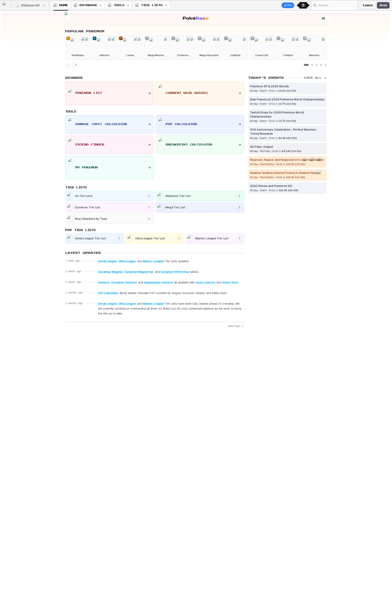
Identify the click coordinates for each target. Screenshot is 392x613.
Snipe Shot (230, 282)
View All (313, 78)
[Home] (6, 5)
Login (368, 5)
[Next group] (75, 65)
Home (63, 5)
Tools (119, 5)
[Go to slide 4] (321, 65)
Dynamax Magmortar (138, 272)
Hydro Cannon (205, 282)
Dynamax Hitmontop (174, 272)
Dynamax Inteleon (124, 282)
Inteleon (104, 282)
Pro (289, 5)
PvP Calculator (108, 293)
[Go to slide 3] (317, 65)
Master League (153, 261)
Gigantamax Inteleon (158, 282)
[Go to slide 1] (306, 65)
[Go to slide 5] (326, 65)
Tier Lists (152, 5)
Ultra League (127, 261)
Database (88, 5)
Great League (107, 261)
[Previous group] (68, 65)
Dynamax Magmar (110, 272)
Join (383, 5)
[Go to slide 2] (312, 65)
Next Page (234, 326)
